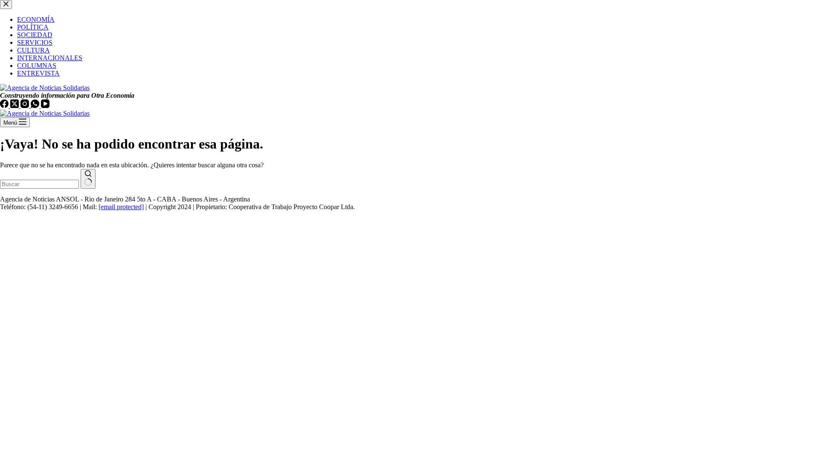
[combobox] (39, 184)
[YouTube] (45, 105)
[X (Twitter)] (15, 105)
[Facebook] (5, 105)
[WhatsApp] (36, 105)
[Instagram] (25, 105)
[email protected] (121, 206)
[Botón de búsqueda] (88, 179)
